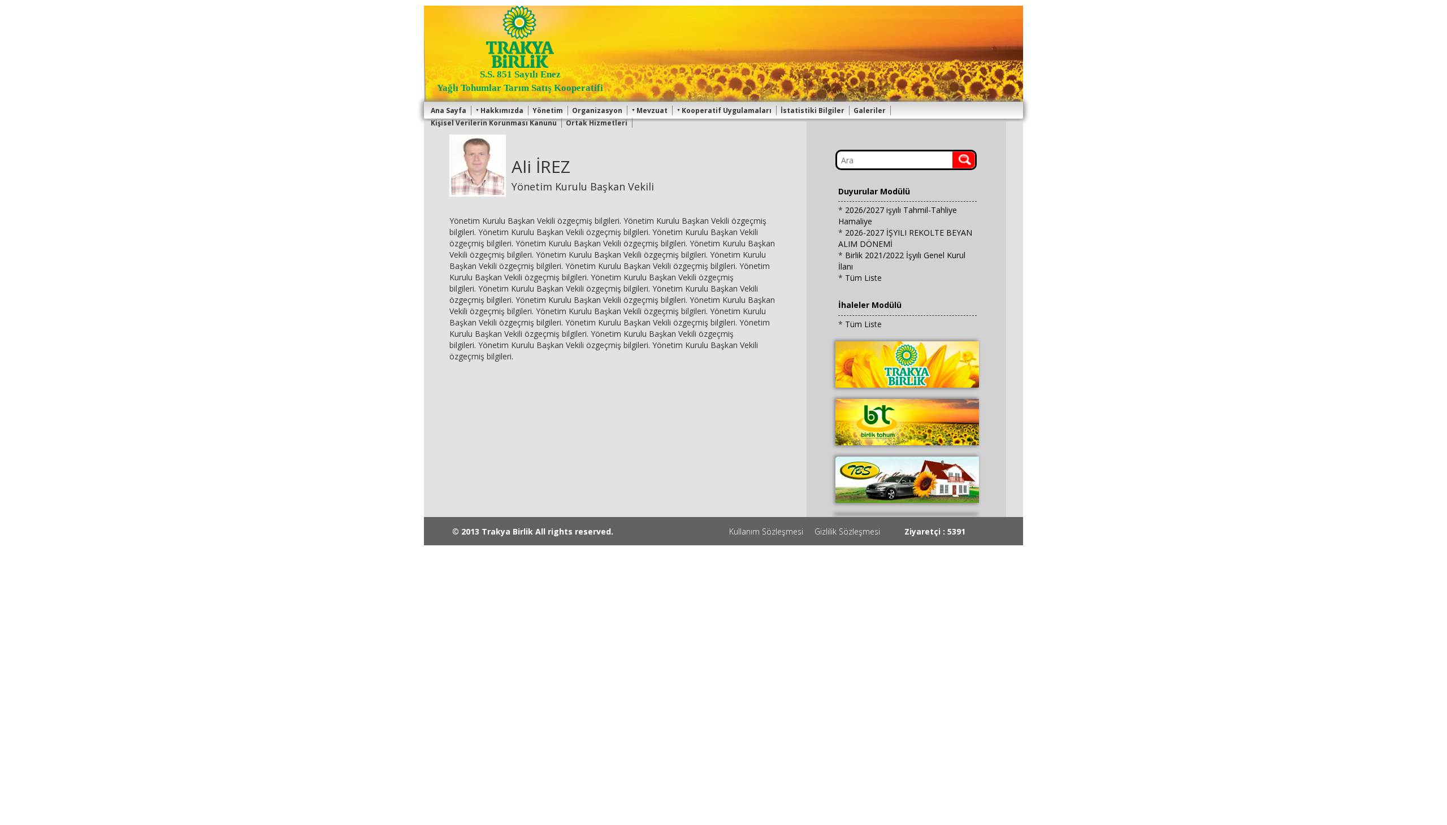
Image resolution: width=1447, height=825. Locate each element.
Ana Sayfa (448, 110)
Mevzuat (652, 110)
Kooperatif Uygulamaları (727, 110)
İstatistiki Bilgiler (812, 110)
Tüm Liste (863, 277)
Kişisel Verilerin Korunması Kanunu (494, 123)
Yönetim (547, 110)
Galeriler (870, 110)
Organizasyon (597, 110)
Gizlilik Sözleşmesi (847, 531)
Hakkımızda (501, 110)
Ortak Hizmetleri (596, 123)
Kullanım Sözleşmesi (766, 531)
